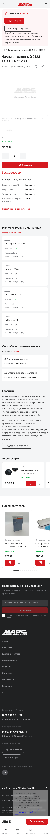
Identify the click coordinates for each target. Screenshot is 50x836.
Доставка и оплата (11, 654)
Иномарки (7, 667)
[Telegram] (28, 70)
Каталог (5, 833)
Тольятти (18, 351)
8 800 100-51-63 (12, 715)
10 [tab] (36, 570)
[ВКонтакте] (33, 70)
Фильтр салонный (12, 540)
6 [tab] (28, 570)
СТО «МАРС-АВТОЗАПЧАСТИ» (20, 788)
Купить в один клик (11, 172)
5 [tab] (26, 570)
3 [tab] (22, 570)
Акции (5, 641)
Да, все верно (14, 21)
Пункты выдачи (9, 660)
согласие (14, 615)
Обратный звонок (13, 749)
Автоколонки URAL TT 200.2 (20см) (31, 471)
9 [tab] (34, 570)
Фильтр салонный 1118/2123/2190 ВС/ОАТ (16, 545)
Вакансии (7, 686)
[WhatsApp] (41, 70)
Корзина (44, 833)
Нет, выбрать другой (18, 28)
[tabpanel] (17, 539)
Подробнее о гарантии (17, 445)
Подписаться (25, 610)
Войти (17, 833)
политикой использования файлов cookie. (27, 812)
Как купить (7, 647)
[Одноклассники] (37, 70)
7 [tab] (30, 570)
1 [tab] (16, 570)
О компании (8, 679)
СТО (4, 692)
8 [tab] (32, 570)
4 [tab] (24, 570)
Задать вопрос (12, 757)
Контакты (7, 673)
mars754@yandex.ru (14, 731)
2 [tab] (20, 570)
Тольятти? (25, 13)
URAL (23, 466)
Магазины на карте (11, 232)
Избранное (30, 833)
